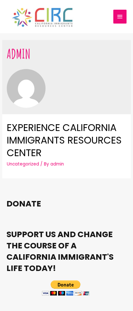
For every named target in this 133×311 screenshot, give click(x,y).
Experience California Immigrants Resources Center (64, 140)
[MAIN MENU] (120, 17)
